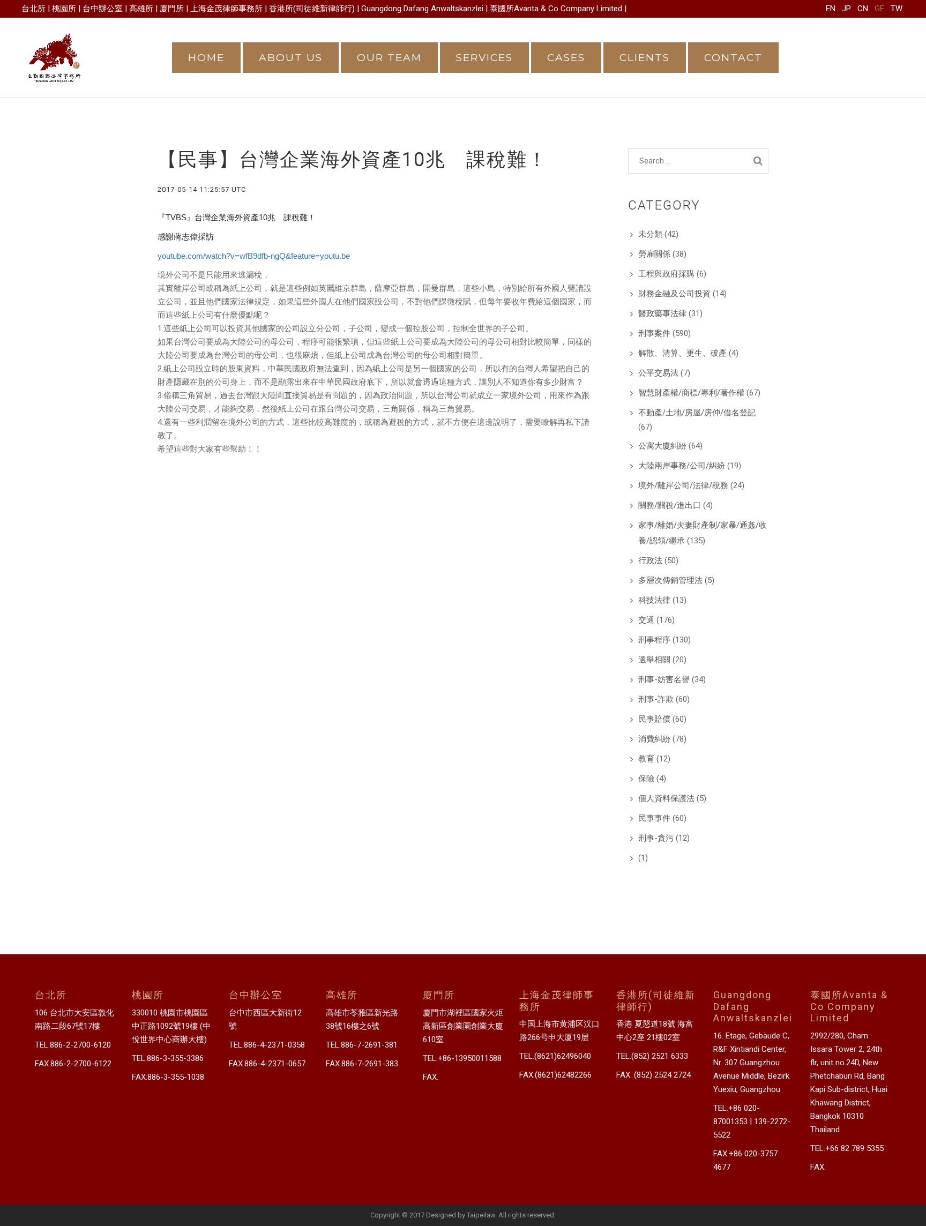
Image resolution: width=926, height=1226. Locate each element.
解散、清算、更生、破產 (682, 353)
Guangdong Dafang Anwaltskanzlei (422, 8)
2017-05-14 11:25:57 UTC (202, 189)
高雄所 (141, 8)
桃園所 (64, 8)
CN (862, 8)
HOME (206, 57)
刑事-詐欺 (656, 699)
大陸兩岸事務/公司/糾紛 (681, 465)
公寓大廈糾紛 (662, 446)
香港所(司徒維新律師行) (312, 8)
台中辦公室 (103, 8)
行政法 (650, 560)
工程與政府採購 (666, 274)
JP (846, 8)
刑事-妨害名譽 (664, 679)
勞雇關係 (654, 254)
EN (830, 8)
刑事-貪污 (656, 838)
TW (896, 8)
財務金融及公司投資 (674, 293)
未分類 (650, 234)
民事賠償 (654, 719)
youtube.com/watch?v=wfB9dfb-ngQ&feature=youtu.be (254, 255)
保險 (646, 778)
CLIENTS (644, 57)
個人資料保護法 (666, 798)
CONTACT (733, 57)
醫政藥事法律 (662, 313)
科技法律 (654, 600)
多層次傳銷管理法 (670, 580)
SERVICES (484, 57)
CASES (566, 57)
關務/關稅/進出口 (669, 505)
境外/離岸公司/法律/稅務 (683, 485)
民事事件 (654, 818)
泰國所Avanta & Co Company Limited (556, 8)
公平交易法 (658, 373)
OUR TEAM (389, 57)
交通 (646, 620)
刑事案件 (654, 333)
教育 (646, 759)
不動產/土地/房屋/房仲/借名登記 (697, 412)
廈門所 (172, 8)
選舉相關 (654, 659)
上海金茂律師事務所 (226, 8)
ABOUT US (291, 57)
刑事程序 (654, 640)
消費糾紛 (654, 739)
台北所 (33, 8)
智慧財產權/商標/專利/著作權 (691, 393)
